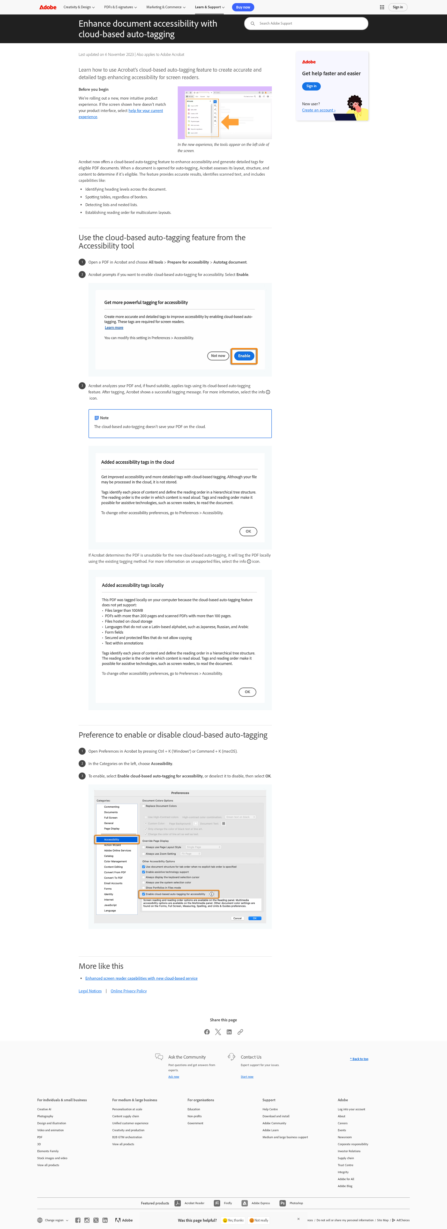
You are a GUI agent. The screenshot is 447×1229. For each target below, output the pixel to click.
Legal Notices (90, 990)
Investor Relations (349, 1151)
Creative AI (44, 1109)
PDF (39, 1137)
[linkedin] (105, 1220)
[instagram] (87, 1220)
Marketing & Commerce (164, 7)
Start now (247, 1076)
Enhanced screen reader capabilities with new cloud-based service (141, 978)
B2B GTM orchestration (127, 1137)
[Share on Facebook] (207, 1033)
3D (39, 1144)
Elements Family (48, 1151)
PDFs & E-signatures (118, 7)
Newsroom (345, 1137)
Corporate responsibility (353, 1144)
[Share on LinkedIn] (229, 1033)
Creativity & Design (77, 7)
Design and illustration (51, 1123)
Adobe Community (274, 1123)
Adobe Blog (345, 1186)
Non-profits (195, 1116)
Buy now (243, 7)
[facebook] (77, 1220)
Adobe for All (346, 1179)
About (341, 1116)
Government (195, 1123)
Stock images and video (52, 1158)
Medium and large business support (285, 1137)
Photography (45, 1116)
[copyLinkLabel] (240, 1033)
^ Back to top (359, 1059)
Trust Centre (345, 1165)
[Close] (298, 1219)
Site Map (383, 1220)
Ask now (173, 1076)
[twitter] (96, 1220)
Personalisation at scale (127, 1109)
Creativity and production (128, 1130)
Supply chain (346, 1158)
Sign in (398, 7)
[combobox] (306, 23)
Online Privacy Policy (129, 990)
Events (342, 1130)
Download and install (276, 1116)
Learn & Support (208, 7)
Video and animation (50, 1130)
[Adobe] (47, 7)
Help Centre (270, 1109)
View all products (48, 1165)
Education (194, 1109)
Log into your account (351, 1109)
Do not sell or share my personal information (345, 1220)
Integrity (343, 1172)
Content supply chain (125, 1116)
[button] (382, 7)
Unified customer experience (130, 1123)
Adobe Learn (271, 1130)
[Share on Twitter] (218, 1033)
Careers (343, 1123)
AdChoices (403, 1220)
